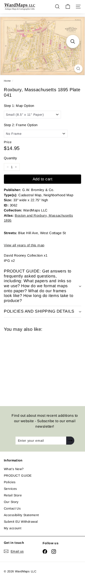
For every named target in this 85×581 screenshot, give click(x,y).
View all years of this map (24, 245)
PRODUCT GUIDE (18, 475)
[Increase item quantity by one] (16, 167)
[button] (72, 41)
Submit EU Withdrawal (21, 521)
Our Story (11, 502)
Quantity (10, 158)
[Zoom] (78, 68)
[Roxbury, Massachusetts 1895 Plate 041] (36, 366)
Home (7, 80)
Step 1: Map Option (19, 106)
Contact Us (12, 508)
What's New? (14, 469)
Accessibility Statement (21, 515)
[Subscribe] (70, 440)
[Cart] (68, 6)
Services (10, 488)
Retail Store (13, 495)
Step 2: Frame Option (20, 125)
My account (12, 528)
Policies (9, 482)
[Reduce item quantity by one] (8, 167)
